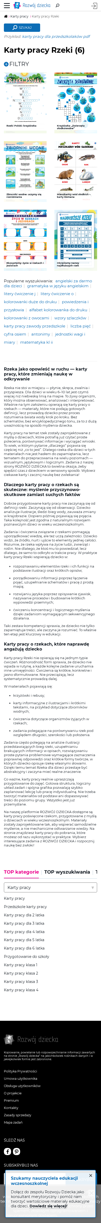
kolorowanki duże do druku (30, 302)
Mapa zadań (13, 1122)
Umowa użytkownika (20, 1079)
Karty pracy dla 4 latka (24, 932)
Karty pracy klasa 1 (20, 965)
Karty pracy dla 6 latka (24, 948)
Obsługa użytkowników (22, 1086)
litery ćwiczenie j (19, 293)
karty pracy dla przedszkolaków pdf (56, 36)
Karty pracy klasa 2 (21, 973)
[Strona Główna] (33, 5)
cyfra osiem (15, 334)
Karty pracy (14, 898)
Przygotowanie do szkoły (26, 956)
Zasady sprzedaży (17, 1115)
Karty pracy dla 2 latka (24, 915)
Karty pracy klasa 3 (21, 982)
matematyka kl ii (36, 342)
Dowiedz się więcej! (48, 1206)
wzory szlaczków (70, 318)
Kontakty (11, 1108)
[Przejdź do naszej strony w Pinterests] (16, 1151)
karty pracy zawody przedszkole (34, 326)
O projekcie (12, 1093)
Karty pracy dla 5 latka (24, 940)
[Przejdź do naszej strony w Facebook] (7, 1151)
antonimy (40, 334)
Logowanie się (94, 6)
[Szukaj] (57, 5)
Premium (11, 1100)
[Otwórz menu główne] (7, 5)
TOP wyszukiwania (67, 872)
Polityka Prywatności (20, 1071)
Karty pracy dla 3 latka (24, 923)
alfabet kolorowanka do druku (58, 310)
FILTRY (19, 64)
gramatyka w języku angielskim (58, 286)
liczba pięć (80, 326)
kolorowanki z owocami (26, 318)
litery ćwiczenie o (57, 293)
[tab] (23, 873)
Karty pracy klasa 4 (21, 990)
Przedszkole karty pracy (25, 907)
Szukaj (25, 27)
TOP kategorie (21, 872)
